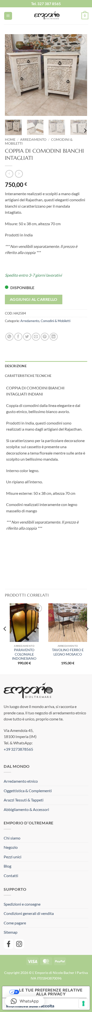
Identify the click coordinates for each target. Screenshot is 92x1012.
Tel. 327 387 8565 (46, 3)
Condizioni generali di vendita (29, 913)
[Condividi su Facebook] (18, 337)
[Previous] (12, 75)
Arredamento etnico (21, 781)
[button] (8, 16)
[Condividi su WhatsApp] (9, 337)
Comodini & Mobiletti (55, 321)
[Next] (79, 75)
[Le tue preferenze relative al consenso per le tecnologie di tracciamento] (83, 1003)
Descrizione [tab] (15, 366)
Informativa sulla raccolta (30, 1005)
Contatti (11, 875)
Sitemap (10, 932)
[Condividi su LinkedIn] (54, 337)
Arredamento (33, 140)
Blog (7, 866)
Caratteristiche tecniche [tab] (28, 376)
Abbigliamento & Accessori (26, 809)
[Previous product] (19, 174)
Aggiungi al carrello (33, 299)
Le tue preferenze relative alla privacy (50, 992)
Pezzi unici (12, 856)
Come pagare (15, 923)
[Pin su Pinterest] (45, 337)
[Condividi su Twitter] (27, 337)
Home (10, 140)
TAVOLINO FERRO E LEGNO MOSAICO (68, 652)
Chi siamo (12, 838)
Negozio (11, 847)
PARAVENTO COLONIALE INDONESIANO (24, 654)
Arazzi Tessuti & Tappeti (23, 800)
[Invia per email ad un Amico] (36, 337)
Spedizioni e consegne (22, 904)
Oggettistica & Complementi (28, 790)
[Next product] (9, 174)
